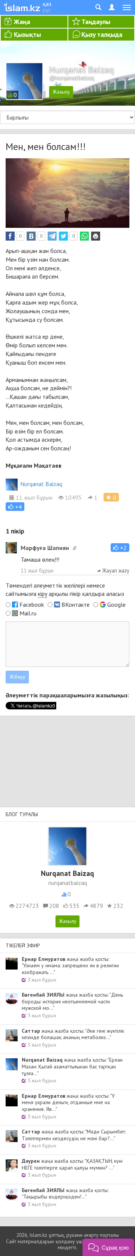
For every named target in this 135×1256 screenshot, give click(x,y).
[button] (15, 506)
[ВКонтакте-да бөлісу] (31, 236)
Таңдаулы (95, 21)
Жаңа (22, 21)
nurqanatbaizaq (67, 882)
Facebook (32, 604)
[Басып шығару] (95, 236)
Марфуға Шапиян (45, 547)
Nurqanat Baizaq (41, 484)
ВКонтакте (76, 604)
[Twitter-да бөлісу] (63, 236)
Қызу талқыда (101, 34)
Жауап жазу (115, 570)
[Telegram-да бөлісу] (52, 236)
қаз (47, 4)
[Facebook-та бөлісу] (10, 236)
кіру (42, 593)
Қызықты (27, 34)
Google (116, 604)
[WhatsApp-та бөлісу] (84, 236)
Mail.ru (28, 613)
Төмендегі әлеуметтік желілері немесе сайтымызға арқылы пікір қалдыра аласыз (65, 590)
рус (47, 10)
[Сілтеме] (74, 548)
